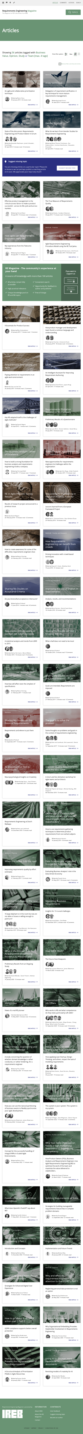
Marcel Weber (27, 653)
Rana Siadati (15, 928)
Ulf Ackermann (66, 251)
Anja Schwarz (32, 781)
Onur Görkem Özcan (70, 518)
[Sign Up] (3, 2)
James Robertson (69, 968)
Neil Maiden (61, 1376)
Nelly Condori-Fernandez (57, 1024)
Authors (71, 2)
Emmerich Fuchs (64, 342)
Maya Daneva (67, 1022)
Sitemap (27, 1428)
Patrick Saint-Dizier (57, 385)
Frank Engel (8, 145)
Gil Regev (54, 1118)
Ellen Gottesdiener (22, 330)
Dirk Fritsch (74, 251)
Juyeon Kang (67, 385)
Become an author (56, 1417)
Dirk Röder (63, 920)
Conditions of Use (51, 1428)
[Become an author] (14, 2)
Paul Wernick (23, 928)
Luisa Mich (55, 429)
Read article (32, 104)
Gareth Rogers (21, 253)
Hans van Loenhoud (57, 742)
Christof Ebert (21, 213)
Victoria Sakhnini (64, 429)
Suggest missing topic (67, 168)
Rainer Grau (20, 98)
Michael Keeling (68, 789)
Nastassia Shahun (22, 1293)
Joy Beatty (55, 213)
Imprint (33, 1428)
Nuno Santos (55, 1071)
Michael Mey (21, 1253)
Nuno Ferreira (64, 1071)
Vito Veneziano (32, 928)
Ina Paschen (55, 342)
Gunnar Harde (21, 1378)
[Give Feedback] (7, 2)
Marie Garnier (56, 608)
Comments (63, 2)
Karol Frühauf (21, 603)
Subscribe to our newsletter (71, 289)
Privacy (40, 1428)
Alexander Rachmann (17, 143)
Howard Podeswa (63, 1175)
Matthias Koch (66, 566)
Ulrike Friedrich (73, 471)
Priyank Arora (62, 878)
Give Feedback (55, 1411)
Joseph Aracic (62, 100)
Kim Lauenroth (68, 742)
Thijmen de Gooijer (57, 789)
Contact (37, 1420)
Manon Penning (21, 556)
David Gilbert (56, 920)
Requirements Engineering (19, 11)
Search (78, 2)
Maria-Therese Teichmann (60, 143)
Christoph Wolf (21, 471)
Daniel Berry (73, 429)
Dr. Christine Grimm (58, 518)
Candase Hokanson (64, 213)
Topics (74, 12)
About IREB (38, 1411)
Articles (55, 2)
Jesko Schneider (29, 143)
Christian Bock (62, 1336)
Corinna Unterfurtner (61, 145)
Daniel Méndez (15, 976)
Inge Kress (24, 781)
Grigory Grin (21, 876)
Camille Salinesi (22, 1215)
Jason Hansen (62, 838)
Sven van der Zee (16, 387)
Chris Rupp (65, 471)
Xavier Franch (25, 976)
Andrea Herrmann (16, 653)
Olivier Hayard (72, 1118)
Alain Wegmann (63, 1118)
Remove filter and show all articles (71, 64)
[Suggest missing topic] (10, 2)
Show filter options (58, 54)
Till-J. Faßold (20, 1069)
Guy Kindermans (63, 1295)
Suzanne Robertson (57, 968)
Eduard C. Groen (57, 566)
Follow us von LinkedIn (71, 280)
